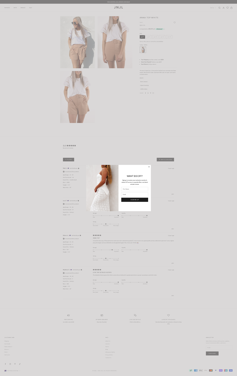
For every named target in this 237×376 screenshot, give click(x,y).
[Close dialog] (149, 167)
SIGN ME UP (135, 199)
